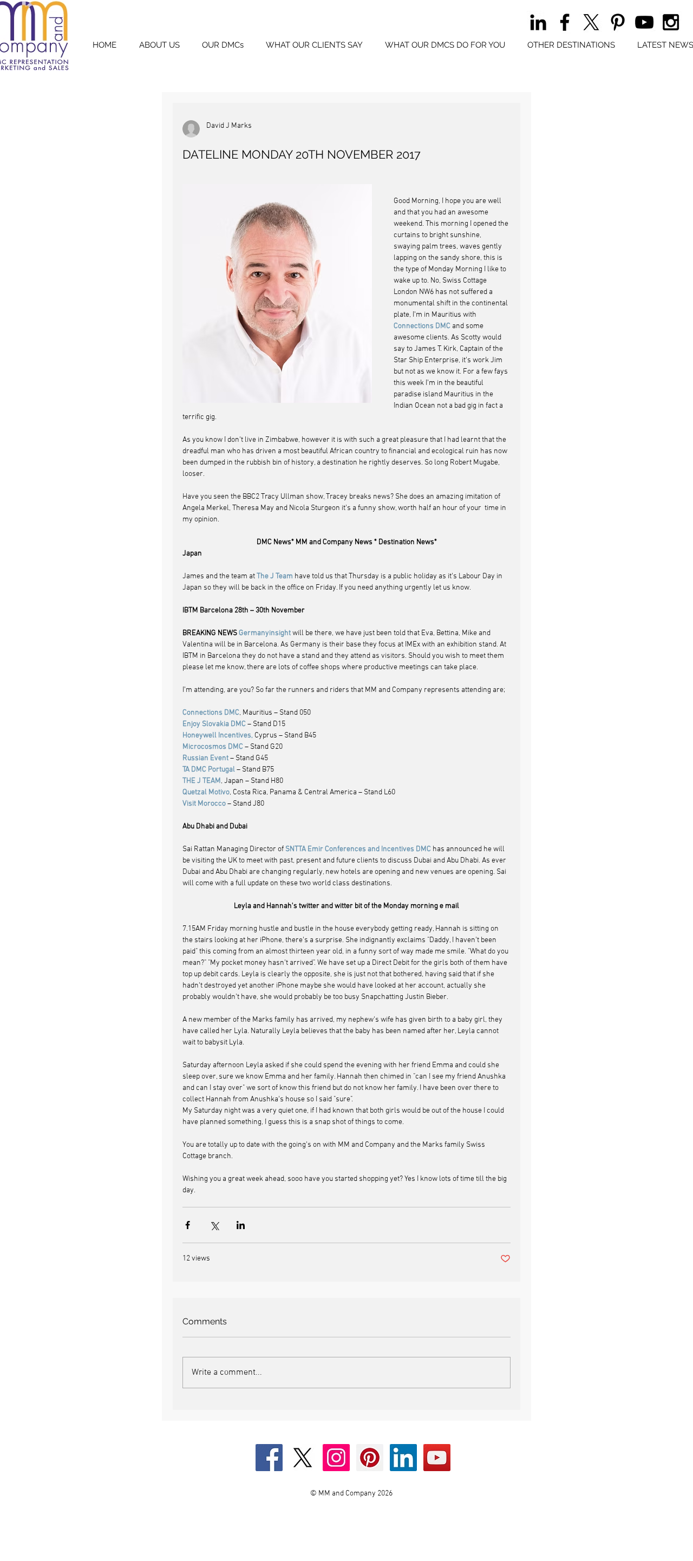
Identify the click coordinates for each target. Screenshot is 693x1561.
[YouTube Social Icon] (436, 1457)
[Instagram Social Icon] (336, 1457)
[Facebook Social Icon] (269, 1457)
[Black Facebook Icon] (564, 22)
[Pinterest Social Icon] (369, 1457)
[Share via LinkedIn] (241, 1225)
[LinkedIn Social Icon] (403, 1457)
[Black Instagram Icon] (670, 22)
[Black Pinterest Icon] (617, 22)
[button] (222, 45)
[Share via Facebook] (187, 1225)
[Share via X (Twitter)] (214, 1225)
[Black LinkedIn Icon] (538, 22)
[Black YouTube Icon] (644, 22)
